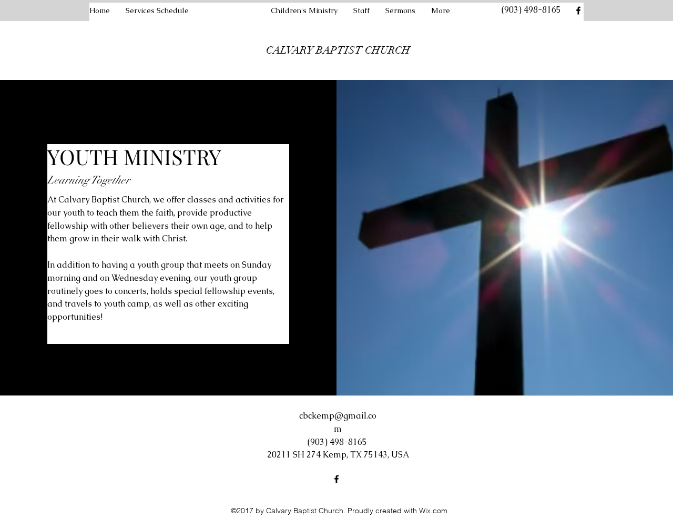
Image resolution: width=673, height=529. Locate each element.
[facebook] (578, 10)
